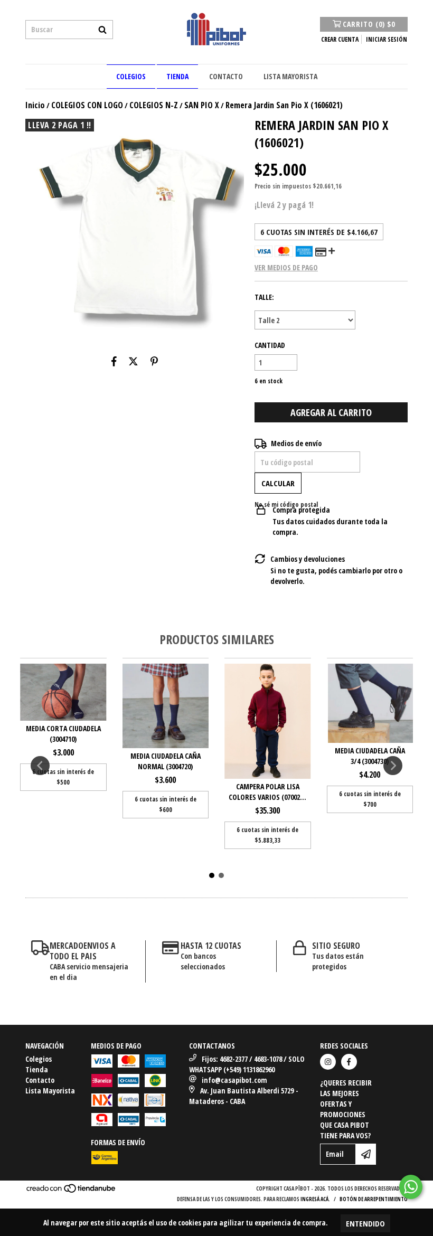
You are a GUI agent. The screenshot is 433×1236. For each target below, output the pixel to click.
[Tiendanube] (71, 1191)
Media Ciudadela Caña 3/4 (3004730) (370, 756)
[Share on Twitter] (133, 361)
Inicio (35, 105)
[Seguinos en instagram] (328, 1062)
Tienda (177, 76)
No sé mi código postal (286, 504)
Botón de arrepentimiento (374, 1199)
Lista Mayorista (290, 76)
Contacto (226, 76)
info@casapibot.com (234, 1080)
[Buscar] (102, 29)
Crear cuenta (340, 39)
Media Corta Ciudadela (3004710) (63, 733)
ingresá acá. (315, 1199)
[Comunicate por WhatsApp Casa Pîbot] (410, 1187)
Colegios (131, 76)
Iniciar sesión (386, 39)
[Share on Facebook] (114, 361)
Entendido (365, 1223)
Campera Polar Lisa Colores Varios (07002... (267, 791)
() (369, 24)
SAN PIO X (201, 105)
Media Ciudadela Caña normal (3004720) (165, 761)
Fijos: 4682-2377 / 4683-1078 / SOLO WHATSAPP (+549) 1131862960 (247, 1064)
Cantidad (270, 345)
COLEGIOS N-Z (153, 105)
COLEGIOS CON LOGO (87, 105)
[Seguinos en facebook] (349, 1062)
